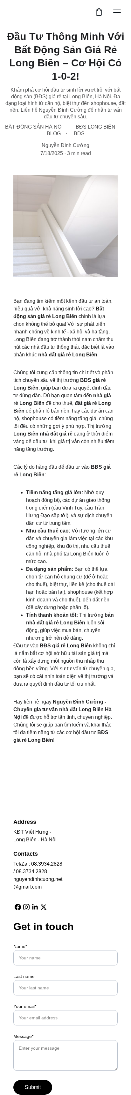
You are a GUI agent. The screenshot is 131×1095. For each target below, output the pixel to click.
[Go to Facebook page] (18, 907)
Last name (24, 976)
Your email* (24, 1006)
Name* (20, 946)
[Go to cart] (99, 12)
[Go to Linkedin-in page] (35, 907)
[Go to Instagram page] (26, 907)
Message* (23, 1036)
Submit (33, 1087)
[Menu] (117, 12)
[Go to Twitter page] (43, 907)
